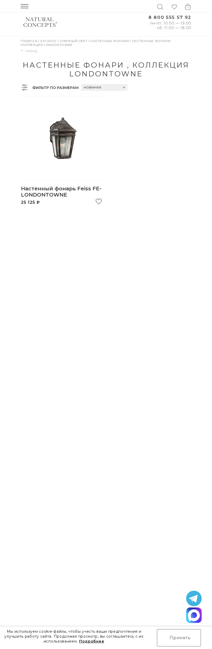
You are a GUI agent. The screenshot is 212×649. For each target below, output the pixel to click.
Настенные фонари (110, 41)
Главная (29, 41)
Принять (180, 637)
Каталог (49, 41)
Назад (31, 51)
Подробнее (91, 641)
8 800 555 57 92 (169, 17)
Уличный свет (74, 41)
